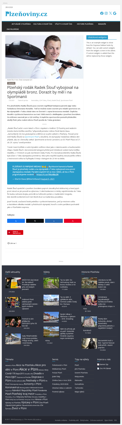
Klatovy (21, 384)
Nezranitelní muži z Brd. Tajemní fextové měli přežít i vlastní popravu (106, 344)
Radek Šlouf (56, 100)
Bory (46, 370)
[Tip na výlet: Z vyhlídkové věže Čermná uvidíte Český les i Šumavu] (51, 296)
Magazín (102, 24)
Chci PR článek (105, 368)
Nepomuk (8, 391)
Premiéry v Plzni (41, 394)
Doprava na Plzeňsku (24, 377)
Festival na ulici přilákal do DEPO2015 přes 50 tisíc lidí (29, 322)
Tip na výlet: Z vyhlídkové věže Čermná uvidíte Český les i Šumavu (68, 300)
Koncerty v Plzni (32, 383)
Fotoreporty (14, 384)
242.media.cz (37, 419)
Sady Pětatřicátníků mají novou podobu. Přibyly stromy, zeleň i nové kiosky (30, 339)
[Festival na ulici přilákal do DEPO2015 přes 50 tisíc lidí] (13, 317)
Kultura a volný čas (42, 24)
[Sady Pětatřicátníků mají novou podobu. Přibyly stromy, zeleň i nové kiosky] (13, 335)
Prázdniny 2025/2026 (60, 384)
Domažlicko (79, 384)
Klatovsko (78, 380)
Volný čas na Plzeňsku (16, 399)
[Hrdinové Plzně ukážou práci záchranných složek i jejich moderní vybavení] (13, 298)
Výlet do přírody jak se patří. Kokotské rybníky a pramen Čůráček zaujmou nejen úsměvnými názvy (60, 335)
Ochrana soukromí (96, 420)
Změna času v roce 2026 (61, 380)
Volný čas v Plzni (30, 399)
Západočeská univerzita (30, 405)
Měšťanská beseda (36, 388)
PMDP (31, 393)
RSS (115, 420)
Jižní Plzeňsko (80, 369)
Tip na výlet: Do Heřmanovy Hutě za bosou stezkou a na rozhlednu (68, 283)
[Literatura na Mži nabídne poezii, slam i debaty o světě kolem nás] (89, 279)
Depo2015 (19, 373)
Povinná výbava (58, 392)
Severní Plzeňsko (81, 373)
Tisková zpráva (23, 100)
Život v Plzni (19, 408)
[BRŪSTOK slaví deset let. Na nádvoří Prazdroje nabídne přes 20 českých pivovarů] (13, 279)
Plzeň (49, 100)
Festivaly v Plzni (35, 380)
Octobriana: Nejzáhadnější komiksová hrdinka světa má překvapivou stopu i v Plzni (99, 303)
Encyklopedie (13, 29)
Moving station (25, 388)
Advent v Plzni (10, 365)
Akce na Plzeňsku (25, 365)
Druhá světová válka (18, 381)
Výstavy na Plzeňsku (13, 402)
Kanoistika (34, 100)
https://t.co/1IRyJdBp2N (47, 174)
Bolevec (41, 370)
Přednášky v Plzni (10, 397)
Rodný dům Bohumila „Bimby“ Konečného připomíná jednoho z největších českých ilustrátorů (98, 325)
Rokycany (20, 397)
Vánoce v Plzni (41, 399)
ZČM (41, 405)
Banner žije (104, 364)
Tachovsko (79, 388)
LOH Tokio (42, 100)
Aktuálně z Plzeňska (21, 24)
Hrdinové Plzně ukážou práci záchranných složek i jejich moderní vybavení (30, 304)
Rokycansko (79, 376)
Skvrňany (27, 397)
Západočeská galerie (13, 405)
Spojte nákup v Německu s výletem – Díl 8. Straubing (67, 316)
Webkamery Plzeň (59, 369)
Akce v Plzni (28, 369)
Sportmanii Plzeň (32, 137)
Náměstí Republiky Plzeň (25, 390)
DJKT (13, 377)
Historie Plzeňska (85, 24)
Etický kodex (84, 420)
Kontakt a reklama (61, 420)
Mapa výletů (79, 392)
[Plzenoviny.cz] (7, 23)
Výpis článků (108, 420)
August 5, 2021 (47, 179)
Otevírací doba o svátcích (62, 388)
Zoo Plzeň (43, 402)
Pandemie (42, 390)
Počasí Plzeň (57, 373)
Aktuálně (11, 83)
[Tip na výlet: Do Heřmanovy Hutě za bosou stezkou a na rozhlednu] (51, 279)
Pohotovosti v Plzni (59, 365)
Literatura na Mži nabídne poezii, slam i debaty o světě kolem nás (106, 283)
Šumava (8, 409)
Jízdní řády (56, 376)
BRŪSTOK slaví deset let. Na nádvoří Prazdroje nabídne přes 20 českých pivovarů (30, 284)
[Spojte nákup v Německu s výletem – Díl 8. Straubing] (51, 313)
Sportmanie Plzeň (67, 100)
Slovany (35, 397)
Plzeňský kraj (20, 393)
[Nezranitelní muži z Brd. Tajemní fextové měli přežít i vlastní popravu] (89, 339)
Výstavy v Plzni (30, 402)
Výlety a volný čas (63, 24)
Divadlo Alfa (29, 374)
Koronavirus (12, 387)
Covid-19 (10, 373)
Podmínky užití (74, 420)
